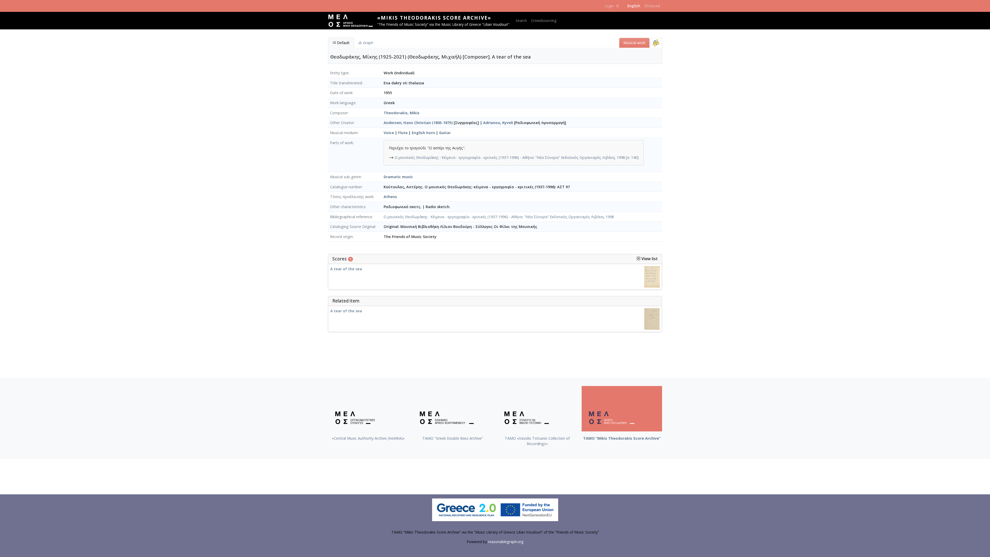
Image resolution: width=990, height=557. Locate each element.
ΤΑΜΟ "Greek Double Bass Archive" (452, 438)
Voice (389, 132)
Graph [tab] (367, 42)
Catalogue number (346, 186)
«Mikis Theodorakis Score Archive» (434, 17)
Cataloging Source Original (352, 226)
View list (649, 258)
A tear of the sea (346, 268)
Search (521, 20)
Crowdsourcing (544, 20)
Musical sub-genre (345, 176)
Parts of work (341, 142)
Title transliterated (346, 82)
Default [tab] (343, 42)
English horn (423, 132)
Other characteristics (347, 206)
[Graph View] (656, 43)
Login (609, 5)
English (633, 5)
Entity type (339, 72)
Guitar (445, 132)
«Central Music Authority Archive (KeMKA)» (368, 438)
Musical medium (344, 132)
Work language (343, 102)
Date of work (341, 92)
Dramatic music (398, 176)
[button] (638, 258)
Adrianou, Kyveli (498, 122)
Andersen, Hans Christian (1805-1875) (418, 122)
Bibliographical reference (351, 216)
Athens (390, 196)
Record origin (341, 236)
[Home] (352, 20)
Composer (339, 112)
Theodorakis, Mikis (401, 112)
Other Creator (342, 122)
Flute (403, 132)
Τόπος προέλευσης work (351, 196)
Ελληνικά (652, 5)
